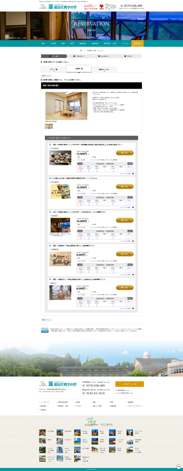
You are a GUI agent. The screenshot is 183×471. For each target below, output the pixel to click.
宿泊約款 (43, 410)
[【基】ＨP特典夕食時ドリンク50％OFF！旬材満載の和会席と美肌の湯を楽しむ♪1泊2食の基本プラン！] (60, 157)
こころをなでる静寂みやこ (51, 450)
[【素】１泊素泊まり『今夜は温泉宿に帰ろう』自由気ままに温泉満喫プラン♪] (60, 292)
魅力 (43, 43)
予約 (81, 50)
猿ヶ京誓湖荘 (119, 449)
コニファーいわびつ (121, 441)
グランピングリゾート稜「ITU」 (51, 459)
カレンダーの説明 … (126, 174)
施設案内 (82, 43)
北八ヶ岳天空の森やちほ (102, 450)
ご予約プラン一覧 (129, 384)
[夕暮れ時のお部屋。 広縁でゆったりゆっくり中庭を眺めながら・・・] (60, 225)
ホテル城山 (51, 431)
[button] (45, 330)
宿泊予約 (137, 43)
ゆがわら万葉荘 (120, 432)
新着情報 (113, 406)
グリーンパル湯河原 (138, 432)
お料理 (53, 43)
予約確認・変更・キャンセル (95, 50)
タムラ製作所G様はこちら (125, 393)
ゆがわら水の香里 (85, 432)
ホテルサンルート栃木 (68, 450)
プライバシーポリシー (135, 406)
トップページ (45, 402)
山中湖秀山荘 (102, 441)
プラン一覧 (53, 69)
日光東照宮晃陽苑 (138, 441)
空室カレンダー (104, 69)
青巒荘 (49, 440)
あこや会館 (86, 448)
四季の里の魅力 (63, 402)
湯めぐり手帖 (97, 406)
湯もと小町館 (102, 432)
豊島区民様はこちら (123, 390)
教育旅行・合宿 (110, 43)
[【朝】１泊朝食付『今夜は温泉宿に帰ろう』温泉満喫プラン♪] (60, 259)
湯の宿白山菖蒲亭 (68, 458)
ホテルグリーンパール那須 (138, 450)
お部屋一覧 (79, 68)
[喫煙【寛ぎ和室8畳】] (49, 126)
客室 (72, 43)
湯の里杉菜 (68, 431)
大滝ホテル (68, 440)
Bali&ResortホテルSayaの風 (86, 459)
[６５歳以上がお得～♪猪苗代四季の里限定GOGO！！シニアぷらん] (60, 191)
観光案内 (95, 43)
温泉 (63, 43)
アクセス (125, 43)
